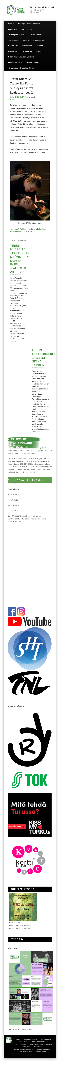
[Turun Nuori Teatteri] (30, 10)
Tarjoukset (39, 45)
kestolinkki (14, 231)
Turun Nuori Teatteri (35, 34)
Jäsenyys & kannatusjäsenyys (29, 23)
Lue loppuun (17, 339)
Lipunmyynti (12, 29)
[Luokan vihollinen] (30, 220)
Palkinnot (23, 229)
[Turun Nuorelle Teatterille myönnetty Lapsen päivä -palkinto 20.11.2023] (20, 258)
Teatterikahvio (13, 40)
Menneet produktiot (15, 62)
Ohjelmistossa (26, 29)
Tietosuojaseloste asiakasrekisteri (21, 68)
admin (12, 99)
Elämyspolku (13, 51)
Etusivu (11, 23)
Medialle (26, 40)
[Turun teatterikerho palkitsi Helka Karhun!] (44, 357)
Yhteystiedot (27, 45)
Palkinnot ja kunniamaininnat (33, 51)
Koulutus (23, 1042)
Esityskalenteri (38, 40)
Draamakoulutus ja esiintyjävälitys (21, 57)
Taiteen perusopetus (16, 34)
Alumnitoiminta (32, 62)
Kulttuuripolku (20, 1044)
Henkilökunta (13, 45)
